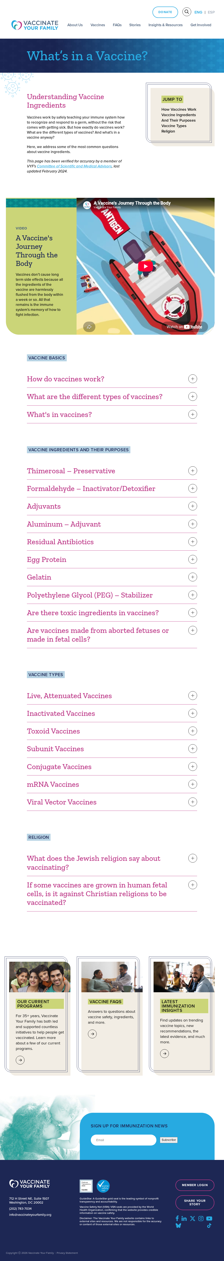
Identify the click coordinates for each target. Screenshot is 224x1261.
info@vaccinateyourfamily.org (30, 1214)
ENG (198, 12)
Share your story (195, 1203)
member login (195, 1185)
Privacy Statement (67, 1253)
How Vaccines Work (178, 109)
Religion (168, 131)
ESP (211, 12)
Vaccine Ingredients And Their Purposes (178, 117)
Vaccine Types (174, 126)
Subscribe (169, 1139)
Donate (165, 12)
